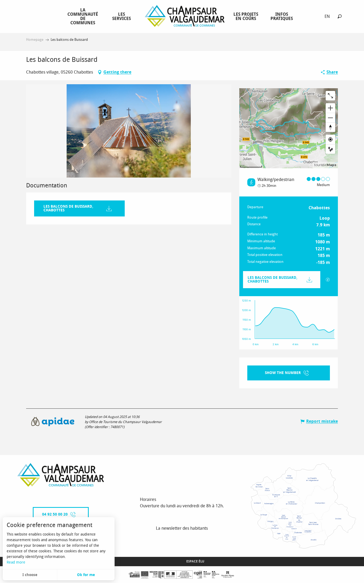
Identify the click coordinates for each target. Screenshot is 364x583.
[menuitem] (83, 16)
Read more (16, 562)
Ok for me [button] (86, 575)
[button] (339, 16)
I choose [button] (29, 575)
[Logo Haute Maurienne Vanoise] (60, 475)
